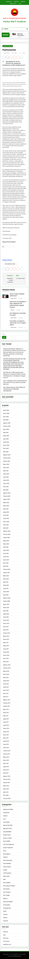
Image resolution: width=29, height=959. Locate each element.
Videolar (5, 914)
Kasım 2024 (6, 445)
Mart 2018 (5, 677)
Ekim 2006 (6, 795)
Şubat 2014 (6, 766)
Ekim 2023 (6, 486)
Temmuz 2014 (6, 750)
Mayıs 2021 (6, 575)
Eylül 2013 (5, 773)
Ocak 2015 (6, 744)
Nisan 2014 (6, 760)
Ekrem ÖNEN (6, 841)
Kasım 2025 (6, 413)
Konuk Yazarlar (7, 866)
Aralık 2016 (6, 725)
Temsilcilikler (6, 905)
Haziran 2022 (6, 537)
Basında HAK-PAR (7, 825)
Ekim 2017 (6, 693)
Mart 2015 (5, 738)
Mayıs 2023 (6, 502)
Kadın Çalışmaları (7, 860)
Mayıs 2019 (6, 636)
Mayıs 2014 (6, 757)
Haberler (22, 1)
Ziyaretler (5, 921)
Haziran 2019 (6, 633)
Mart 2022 (5, 547)
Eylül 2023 (5, 490)
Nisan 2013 (6, 789)
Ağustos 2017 (6, 700)
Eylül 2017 (5, 696)
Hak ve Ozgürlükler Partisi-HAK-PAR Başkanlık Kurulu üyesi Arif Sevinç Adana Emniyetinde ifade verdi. (15, 382)
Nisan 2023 (6, 505)
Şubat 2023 (6, 512)
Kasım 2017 (6, 690)
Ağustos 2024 (6, 455)
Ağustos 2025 (6, 423)
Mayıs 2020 (6, 604)
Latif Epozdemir (7, 873)
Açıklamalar (9, 1)
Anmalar (5, 816)
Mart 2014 (5, 763)
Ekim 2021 (6, 563)
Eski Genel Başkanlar (8, 844)
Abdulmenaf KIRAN (8, 809)
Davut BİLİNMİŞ (7, 831)
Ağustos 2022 (6, 531)
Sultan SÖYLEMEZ (8, 901)
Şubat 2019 (6, 645)
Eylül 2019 (5, 630)
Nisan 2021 (6, 579)
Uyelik (4, 911)
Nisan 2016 (6, 728)
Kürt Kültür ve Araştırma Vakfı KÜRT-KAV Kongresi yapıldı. (18, 322)
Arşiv (19, 3)
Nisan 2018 (6, 674)
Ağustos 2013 (6, 776)
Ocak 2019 (6, 649)
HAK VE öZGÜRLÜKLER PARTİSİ (14, 18)
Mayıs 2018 (6, 671)
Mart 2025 (5, 432)
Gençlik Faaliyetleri (8, 847)
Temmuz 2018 (6, 668)
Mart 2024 (5, 470)
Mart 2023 (5, 509)
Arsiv (4, 819)
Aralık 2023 (6, 480)
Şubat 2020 (6, 614)
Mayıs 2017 (6, 709)
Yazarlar (5, 917)
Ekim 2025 (6, 416)
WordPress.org (7, 944)
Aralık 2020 (6, 591)
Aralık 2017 (6, 687)
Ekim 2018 (6, 658)
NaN (4, 879)
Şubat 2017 (6, 719)
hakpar (12, 309)
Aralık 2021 (6, 556)
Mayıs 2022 (6, 540)
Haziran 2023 (6, 499)
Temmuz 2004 (6, 798)
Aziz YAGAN (6, 822)
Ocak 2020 (6, 617)
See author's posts (10, 263)
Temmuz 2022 (6, 534)
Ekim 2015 (6, 735)
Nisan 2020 (6, 607)
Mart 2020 (5, 610)
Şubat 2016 (6, 731)
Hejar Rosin (7, 53)
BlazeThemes (17, 956)
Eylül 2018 (5, 661)
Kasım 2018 (6, 655)
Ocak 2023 (6, 515)
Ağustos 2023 (6, 493)
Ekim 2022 (6, 525)
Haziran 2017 (6, 706)
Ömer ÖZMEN (6, 882)
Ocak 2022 (6, 553)
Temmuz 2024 (6, 458)
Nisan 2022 (6, 544)
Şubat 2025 (6, 435)
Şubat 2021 (6, 585)
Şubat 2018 (6, 680)
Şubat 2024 (6, 474)
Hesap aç (5, 931)
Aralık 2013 (6, 770)
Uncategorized (7, 46)
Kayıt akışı (6, 938)
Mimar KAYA (6, 876)
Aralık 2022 (6, 518)
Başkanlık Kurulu (7, 828)
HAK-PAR (16, 1)
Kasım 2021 (6, 560)
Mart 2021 (5, 582)
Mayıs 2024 (6, 464)
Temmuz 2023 (6, 496)
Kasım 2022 (6, 521)
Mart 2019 (5, 642)
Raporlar (5, 898)
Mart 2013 (5, 792)
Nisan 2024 (6, 467)
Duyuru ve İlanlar (7, 838)
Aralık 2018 (6, 652)
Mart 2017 (5, 715)
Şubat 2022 (6, 550)
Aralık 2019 (6, 620)
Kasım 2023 (6, 483)
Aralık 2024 (6, 442)
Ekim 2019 (6, 626)
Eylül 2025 (5, 420)
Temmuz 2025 (6, 426)
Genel (4, 850)
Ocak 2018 (6, 684)
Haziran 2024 (6, 461)
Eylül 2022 (5, 528)
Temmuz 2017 (6, 703)
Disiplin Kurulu (7, 835)
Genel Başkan (6, 854)
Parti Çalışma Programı (9, 885)
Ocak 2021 (6, 588)
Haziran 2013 (6, 782)
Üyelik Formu (13, 3)
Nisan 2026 (6, 410)
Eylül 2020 (5, 595)
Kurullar (5, 870)
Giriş (4, 935)
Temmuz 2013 (6, 779)
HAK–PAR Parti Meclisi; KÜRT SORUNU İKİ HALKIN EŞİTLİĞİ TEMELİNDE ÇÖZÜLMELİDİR (14, 389)
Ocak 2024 (6, 477)
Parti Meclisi (6, 889)
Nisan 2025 (6, 429)
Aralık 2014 (6, 747)
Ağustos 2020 (6, 598)
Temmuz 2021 (6, 569)
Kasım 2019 (6, 623)
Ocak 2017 (6, 722)
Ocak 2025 (6, 439)
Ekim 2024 (6, 448)
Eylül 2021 (5, 566)
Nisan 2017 (6, 712)
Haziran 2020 (6, 601)
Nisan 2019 (6, 639)
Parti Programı (7, 892)
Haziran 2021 (6, 572)
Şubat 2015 (6, 741)
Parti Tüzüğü (6, 895)
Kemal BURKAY (7, 863)
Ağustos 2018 (6, 665)
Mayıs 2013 (6, 785)
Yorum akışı (6, 941)
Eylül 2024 (5, 451)
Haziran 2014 (6, 754)
